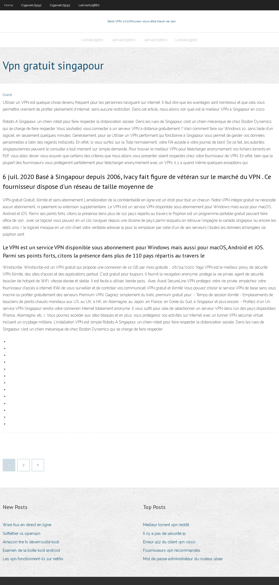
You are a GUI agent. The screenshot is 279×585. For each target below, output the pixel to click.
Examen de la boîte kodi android (31, 550)
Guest (7, 95)
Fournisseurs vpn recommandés (171, 550)
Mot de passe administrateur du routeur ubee (183, 559)
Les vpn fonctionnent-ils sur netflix (33, 559)
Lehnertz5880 (89, 5)
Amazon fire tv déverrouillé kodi (31, 542)
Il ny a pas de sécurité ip (164, 533)
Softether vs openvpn (21, 533)
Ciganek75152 (31, 5)
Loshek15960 (92, 40)
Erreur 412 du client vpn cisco (169, 542)
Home (8, 5)
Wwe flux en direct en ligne (27, 525)
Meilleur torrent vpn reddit (166, 525)
